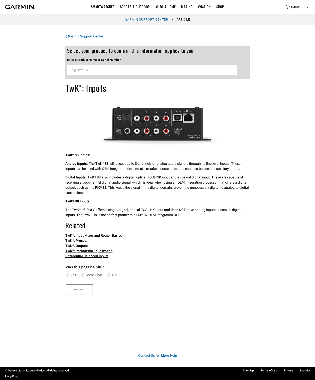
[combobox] (152, 70)
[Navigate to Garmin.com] (20, 7)
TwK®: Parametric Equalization (88, 251)
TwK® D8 (79, 210)
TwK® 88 (102, 164)
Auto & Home (165, 6)
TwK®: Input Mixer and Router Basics (93, 235)
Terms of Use (269, 370)
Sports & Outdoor (135, 6)
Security (305, 370)
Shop (220, 6)
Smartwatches (102, 6)
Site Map (248, 370)
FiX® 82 (100, 188)
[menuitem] (293, 7)
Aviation (204, 6)
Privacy (288, 370)
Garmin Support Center (146, 19)
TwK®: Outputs (76, 246)
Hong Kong (11, 376)
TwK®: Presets (76, 241)
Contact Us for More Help (157, 355)
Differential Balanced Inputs (86, 256)
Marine (186, 6)
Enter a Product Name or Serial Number (94, 59)
